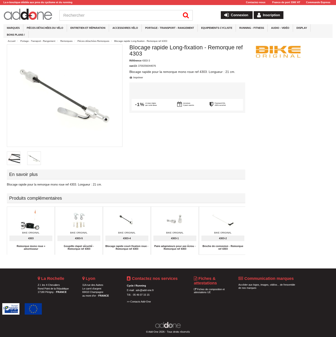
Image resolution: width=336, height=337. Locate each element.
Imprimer (138, 77)
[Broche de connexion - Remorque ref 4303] (222, 220)
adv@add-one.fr (145, 290)
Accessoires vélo (125, 28)
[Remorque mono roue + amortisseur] (30, 220)
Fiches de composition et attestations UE (209, 291)
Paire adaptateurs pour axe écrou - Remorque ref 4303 (175, 247)
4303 (203, 72)
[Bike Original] (278, 51)
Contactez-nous (255, 2)
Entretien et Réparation (87, 28)
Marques (13, 28)
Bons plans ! (16, 34)
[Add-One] (28, 14)
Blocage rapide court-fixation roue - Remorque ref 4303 (126, 247)
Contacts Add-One (140, 301)
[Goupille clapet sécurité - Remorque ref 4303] (78, 220)
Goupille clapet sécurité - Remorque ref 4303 (79, 247)
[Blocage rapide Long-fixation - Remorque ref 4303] (13, 158)
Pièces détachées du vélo (45, 28)
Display (301, 28)
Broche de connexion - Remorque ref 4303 (223, 247)
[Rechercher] (186, 15)
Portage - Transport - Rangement (169, 28)
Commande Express (318, 2)
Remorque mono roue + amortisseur (31, 247)
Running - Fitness (251, 28)
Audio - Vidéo (280, 28)
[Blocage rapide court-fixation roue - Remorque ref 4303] (126, 220)
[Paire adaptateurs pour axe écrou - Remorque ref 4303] (174, 220)
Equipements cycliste (216, 28)
